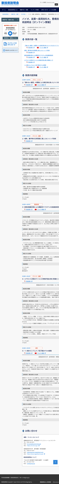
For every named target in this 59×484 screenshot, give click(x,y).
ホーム (4, 10)
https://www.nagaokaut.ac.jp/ (35, 454)
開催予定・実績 (24, 10)
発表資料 (30, 47)
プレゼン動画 (42, 47)
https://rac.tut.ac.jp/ (32, 445)
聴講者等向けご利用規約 (45, 482)
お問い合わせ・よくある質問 (48, 10)
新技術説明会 (6, 14)
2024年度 (23, 14)
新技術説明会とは (12, 10)
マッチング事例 (35, 10)
